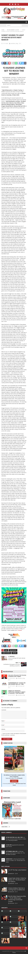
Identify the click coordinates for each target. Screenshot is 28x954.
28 (17, 883)
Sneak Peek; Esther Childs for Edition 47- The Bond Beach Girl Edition (17, 879)
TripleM (14, 653)
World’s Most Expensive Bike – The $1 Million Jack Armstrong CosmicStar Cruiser (17, 898)
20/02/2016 (12, 891)
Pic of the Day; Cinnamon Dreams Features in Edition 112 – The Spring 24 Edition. (16, 839)
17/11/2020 (5, 43)
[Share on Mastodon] (18, 63)
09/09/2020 (12, 678)
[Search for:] (14, 25)
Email (2, 725)
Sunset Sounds (6, 653)
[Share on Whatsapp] (16, 63)
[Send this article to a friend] (11, 63)
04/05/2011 (12, 873)
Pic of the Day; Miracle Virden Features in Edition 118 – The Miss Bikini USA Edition (15, 853)
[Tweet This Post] (5, 63)
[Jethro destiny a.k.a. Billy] (3, 839)
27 (17, 891)
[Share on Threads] (25, 63)
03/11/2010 (12, 686)
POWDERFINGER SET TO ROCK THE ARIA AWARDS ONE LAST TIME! (16, 683)
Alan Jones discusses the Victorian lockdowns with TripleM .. (17, 675)
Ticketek (19, 630)
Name (3, 721)
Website (3, 729)
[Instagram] (15, 4)
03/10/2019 (12, 695)
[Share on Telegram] (21, 63)
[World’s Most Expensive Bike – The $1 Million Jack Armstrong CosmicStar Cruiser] (4, 897)
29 (17, 873)
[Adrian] (3, 860)
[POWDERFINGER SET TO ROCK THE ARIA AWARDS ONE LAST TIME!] (4, 684)
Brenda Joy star (20, 686)
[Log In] (18, 4)
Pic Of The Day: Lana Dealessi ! (17, 870)
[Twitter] (12, 4)
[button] (26, 22)
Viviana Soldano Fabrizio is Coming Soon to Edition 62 (16, 889)
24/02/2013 (12, 883)
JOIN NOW (14, 781)
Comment (3, 710)
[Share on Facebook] (2, 63)
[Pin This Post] (9, 63)
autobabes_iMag (14, 43)
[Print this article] (14, 63)
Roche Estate (13, 650)
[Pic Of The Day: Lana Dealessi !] (4, 871)
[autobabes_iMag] (3, 853)
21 (17, 903)
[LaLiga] (3, 846)
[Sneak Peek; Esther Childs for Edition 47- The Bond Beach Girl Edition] (4, 879)
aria (6, 650)
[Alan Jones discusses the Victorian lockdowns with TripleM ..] (4, 677)
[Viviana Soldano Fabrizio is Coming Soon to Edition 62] (4, 889)
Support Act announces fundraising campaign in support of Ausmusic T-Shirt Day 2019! (16, 692)
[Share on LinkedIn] (7, 63)
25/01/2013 (12, 903)
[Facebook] (10, 4)
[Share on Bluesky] (23, 63)
